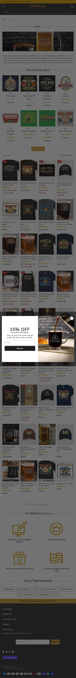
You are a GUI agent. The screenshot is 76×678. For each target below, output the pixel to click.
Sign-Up (20, 348)
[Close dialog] (71, 318)
